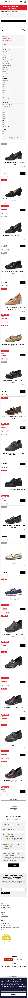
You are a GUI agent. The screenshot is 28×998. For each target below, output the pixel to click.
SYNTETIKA (7, 134)
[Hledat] (17, 1)
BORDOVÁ (7, 99)
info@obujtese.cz (6, 923)
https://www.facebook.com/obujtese (11, 927)
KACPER (6, 61)
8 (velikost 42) (8, 126)
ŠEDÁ (6, 89)
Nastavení (13, 990)
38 (5, 116)
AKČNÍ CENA (7, 38)
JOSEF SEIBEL (8, 59)
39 (5, 118)
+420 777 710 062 (6, 925)
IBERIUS (6, 55)
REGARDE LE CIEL (8, 66)
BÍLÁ (6, 83)
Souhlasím (13, 994)
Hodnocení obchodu (13, 816)
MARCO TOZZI (8, 64)
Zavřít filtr (13, 21)
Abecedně (3, 17)
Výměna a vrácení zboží (6, 907)
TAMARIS (7, 72)
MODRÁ (6, 85)
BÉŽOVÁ (7, 81)
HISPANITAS (7, 51)
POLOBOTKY (8, 104)
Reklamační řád (4, 909)
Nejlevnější (12, 14)
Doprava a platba (4, 903)
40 (5, 120)
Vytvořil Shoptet (14, 976)
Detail (22, 173)
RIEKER (6, 68)
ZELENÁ (6, 97)
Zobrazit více (13, 865)
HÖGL (6, 53)
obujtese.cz (5, 929)
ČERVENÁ (7, 91)
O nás (2, 914)
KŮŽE (6, 132)
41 (5, 122)
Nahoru (14, 809)
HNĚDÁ (6, 87)
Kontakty (3, 912)
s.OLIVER (7, 70)
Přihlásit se (6, 893)
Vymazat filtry (12, 137)
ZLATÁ (6, 93)
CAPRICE (7, 49)
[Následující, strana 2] (13, 803)
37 (5, 114)
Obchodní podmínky (5, 905)
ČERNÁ (6, 79)
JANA (6, 57)
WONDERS (7, 74)
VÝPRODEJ (7, 40)
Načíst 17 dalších (13, 799)
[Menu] (24, 1)
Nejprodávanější (4, 14)
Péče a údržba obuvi (5, 916)
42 (5, 124)
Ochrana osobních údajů (6, 911)
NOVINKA (7, 36)
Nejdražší (18, 14)
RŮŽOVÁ (7, 95)
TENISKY (7, 106)
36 (5, 112)
